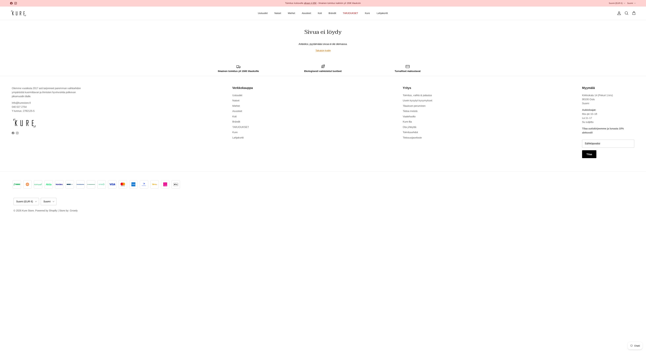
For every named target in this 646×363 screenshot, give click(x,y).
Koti (320, 13)
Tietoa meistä (410, 111)
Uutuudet (263, 13)
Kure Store (28, 210)
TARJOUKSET (350, 13)
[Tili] (618, 13)
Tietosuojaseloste (412, 137)
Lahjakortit (382, 13)
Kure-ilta (407, 121)
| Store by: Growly (68, 210)
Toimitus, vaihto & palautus (417, 95)
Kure (367, 13)
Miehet (291, 13)
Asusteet (306, 13)
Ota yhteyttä (409, 127)
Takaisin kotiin (323, 50)
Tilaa (589, 154)
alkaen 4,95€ (310, 3)
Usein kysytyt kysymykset (417, 100)
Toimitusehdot (410, 132)
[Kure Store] (18, 13)
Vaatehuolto (409, 116)
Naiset (277, 13)
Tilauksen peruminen (414, 105)
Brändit (332, 13)
